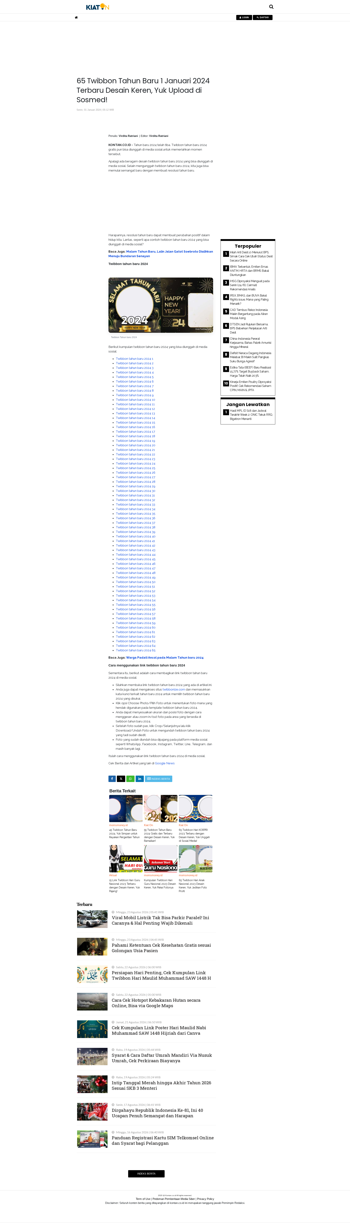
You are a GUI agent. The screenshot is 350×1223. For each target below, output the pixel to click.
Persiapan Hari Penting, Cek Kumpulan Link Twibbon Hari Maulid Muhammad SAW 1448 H (161, 975)
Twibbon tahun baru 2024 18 (135, 436)
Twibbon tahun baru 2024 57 (135, 614)
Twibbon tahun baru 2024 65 (135, 650)
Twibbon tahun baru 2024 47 (135, 568)
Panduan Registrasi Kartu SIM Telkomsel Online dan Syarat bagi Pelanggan (163, 1140)
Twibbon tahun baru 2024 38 (135, 527)
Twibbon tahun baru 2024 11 (135, 404)
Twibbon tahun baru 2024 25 (135, 468)
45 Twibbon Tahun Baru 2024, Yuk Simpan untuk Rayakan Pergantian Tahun (124, 833)
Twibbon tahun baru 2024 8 (135, 390)
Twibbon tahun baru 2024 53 (135, 595)
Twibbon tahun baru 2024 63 (135, 641)
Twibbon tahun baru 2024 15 (135, 422)
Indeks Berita (146, 1173)
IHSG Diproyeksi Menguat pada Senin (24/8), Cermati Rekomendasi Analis (249, 285)
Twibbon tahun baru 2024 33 (135, 504)
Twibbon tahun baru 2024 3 (134, 368)
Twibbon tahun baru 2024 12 (135, 409)
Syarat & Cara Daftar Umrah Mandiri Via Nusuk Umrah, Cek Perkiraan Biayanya (162, 1058)
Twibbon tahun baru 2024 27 (135, 477)
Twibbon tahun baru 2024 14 (135, 418)
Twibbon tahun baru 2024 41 (135, 541)
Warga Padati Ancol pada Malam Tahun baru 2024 (165, 657)
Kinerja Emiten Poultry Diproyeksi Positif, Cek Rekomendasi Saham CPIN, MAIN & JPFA (250, 386)
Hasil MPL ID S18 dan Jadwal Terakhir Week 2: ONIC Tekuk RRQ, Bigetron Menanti (251, 415)
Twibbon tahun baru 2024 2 (134, 363)
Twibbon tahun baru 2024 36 (135, 518)
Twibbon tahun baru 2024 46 (135, 563)
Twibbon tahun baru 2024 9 (135, 395)
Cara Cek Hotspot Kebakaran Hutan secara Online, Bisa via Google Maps (156, 1003)
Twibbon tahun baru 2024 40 (135, 536)
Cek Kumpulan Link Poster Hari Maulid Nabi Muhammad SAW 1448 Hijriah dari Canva (159, 1030)
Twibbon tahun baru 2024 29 (135, 486)
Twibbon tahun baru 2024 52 (135, 591)
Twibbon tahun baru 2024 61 (135, 632)
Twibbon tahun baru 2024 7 (134, 386)
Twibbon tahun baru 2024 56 (135, 609)
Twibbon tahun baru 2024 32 (135, 500)
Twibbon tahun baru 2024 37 (135, 522)
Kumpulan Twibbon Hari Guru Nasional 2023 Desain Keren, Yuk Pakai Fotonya (160, 884)
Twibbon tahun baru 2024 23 (135, 459)
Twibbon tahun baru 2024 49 (135, 577)
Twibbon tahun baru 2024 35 (135, 513)
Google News (165, 763)
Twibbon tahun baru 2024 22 (135, 454)
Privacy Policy (205, 1198)
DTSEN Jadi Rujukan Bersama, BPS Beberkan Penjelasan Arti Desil (249, 328)
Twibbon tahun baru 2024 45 (135, 559)
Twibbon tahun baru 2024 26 (135, 472)
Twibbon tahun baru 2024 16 (135, 427)
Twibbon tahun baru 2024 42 (135, 545)
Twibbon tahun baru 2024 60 (135, 627)
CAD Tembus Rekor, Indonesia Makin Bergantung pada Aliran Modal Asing (249, 314)
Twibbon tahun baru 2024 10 (135, 399)
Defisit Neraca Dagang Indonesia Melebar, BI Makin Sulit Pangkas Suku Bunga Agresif (250, 357)
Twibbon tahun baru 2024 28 (135, 481)
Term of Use (143, 1198)
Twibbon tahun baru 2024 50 (135, 582)
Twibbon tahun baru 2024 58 (135, 618)
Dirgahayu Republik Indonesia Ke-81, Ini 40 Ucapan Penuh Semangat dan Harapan (157, 1113)
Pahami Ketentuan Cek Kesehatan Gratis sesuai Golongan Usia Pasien (161, 947)
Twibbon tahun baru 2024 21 (135, 450)
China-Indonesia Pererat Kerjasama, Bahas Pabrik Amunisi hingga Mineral (250, 343)
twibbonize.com (173, 689)
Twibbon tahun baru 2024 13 (135, 413)
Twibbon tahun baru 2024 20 (135, 445)
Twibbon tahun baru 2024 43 (135, 550)
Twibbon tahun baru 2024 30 (135, 491)
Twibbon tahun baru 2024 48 (135, 573)
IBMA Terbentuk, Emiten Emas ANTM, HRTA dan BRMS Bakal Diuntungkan (249, 271)
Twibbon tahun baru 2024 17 (135, 431)
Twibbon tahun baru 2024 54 (135, 600)
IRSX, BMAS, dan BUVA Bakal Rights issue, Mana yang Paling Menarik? (249, 299)
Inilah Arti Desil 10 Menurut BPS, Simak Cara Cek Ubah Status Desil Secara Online (251, 256)
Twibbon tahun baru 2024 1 (134, 358)
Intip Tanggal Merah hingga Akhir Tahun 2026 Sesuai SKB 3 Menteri (161, 1085)
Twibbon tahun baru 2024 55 (135, 604)
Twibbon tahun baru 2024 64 (135, 645)
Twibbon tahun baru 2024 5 (135, 377)
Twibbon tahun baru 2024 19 (135, 440)
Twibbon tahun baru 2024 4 (135, 372)
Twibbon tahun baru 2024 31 (135, 495)
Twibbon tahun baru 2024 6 (135, 381)
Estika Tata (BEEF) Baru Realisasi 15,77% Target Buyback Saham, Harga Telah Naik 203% (250, 371)
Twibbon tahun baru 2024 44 (135, 554)
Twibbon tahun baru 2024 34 (135, 509)
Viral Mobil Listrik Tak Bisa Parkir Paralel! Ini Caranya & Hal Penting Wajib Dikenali (160, 920)
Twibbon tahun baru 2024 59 (135, 623)
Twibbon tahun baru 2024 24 (135, 463)
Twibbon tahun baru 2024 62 (135, 636)
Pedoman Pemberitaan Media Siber (174, 1198)
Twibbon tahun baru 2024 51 (135, 586)
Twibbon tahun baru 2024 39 (135, 532)
